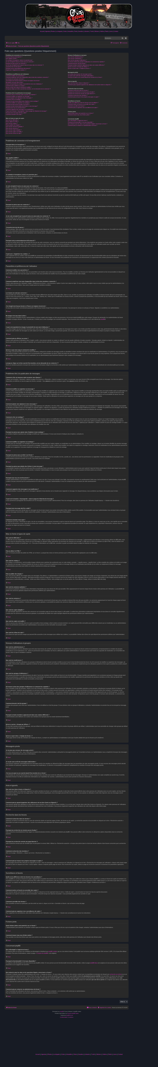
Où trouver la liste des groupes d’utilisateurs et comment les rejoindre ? (86, 61)
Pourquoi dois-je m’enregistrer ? (14, 56)
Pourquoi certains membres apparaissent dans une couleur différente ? (86, 65)
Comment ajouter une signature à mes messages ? (19, 98)
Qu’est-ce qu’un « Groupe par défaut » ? (78, 66)
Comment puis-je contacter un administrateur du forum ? (82, 125)
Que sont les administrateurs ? (76, 56)
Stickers (96, 31)
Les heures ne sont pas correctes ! (15, 79)
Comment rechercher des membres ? (77, 95)
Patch (106, 31)
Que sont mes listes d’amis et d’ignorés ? (78, 83)
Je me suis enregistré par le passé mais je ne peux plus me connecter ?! (25, 65)
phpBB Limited (52, 951)
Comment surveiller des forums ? (76, 106)
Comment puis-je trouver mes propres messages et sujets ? (83, 97)
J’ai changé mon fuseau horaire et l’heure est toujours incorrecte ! (23, 80)
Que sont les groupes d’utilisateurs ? (77, 60)
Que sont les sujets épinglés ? (13, 130)
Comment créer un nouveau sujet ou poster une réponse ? (21, 94)
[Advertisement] (79, 1036)
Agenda (47, 31)
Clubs (65, 31)
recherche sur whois (116, 974)
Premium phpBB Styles (73, 1013)
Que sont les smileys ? (12, 123)
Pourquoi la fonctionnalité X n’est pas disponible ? (80, 122)
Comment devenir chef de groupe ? (77, 63)
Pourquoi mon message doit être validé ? (16, 112)
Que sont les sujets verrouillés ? (14, 131)
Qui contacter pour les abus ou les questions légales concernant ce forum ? (87, 123)
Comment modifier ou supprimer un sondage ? (18, 102)
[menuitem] (17, 43)
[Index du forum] (79, 16)
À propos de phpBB (42, 953)
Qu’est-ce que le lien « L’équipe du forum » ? (79, 68)
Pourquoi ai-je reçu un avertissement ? (16, 107)
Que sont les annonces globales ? (15, 126)
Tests (75, 31)
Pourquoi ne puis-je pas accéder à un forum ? (18, 104)
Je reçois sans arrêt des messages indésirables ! (81, 75)
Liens (111, 31)
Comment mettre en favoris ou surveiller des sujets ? (81, 104)
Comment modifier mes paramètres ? (15, 75)
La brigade (59, 31)
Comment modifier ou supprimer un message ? (18, 96)
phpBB (103, 319)
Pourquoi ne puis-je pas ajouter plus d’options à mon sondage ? (22, 101)
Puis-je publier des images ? (13, 125)
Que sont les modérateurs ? (75, 58)
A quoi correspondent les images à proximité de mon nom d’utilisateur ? (24, 84)
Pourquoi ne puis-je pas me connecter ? (16, 63)
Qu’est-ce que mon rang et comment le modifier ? (18, 87)
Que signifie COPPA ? (11, 58)
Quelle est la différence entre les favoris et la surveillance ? (83, 102)
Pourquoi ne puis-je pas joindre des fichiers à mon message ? (22, 106)
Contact (116, 31)
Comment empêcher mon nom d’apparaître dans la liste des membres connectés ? (27, 77)
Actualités (70, 31)
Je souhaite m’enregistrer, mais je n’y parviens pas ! (19, 60)
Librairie (86, 31)
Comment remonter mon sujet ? (14, 114)
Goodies (80, 31)
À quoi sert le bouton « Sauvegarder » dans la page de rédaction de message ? (26, 111)
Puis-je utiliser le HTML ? (12, 121)
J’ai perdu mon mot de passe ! (13, 66)
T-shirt (92, 31)
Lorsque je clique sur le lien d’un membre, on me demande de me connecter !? (28, 88)
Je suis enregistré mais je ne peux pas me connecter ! (20, 61)
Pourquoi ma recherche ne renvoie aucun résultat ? (81, 92)
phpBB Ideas (94, 963)
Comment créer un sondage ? (13, 99)
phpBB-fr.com (69, 1015)
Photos (53, 31)
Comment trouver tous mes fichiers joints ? (79, 114)
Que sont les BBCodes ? (12, 120)
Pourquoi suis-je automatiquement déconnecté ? (18, 68)
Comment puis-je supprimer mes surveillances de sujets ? (83, 107)
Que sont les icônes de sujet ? (14, 133)
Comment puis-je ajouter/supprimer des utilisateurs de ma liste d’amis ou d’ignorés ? (89, 84)
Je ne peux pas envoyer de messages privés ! (80, 74)
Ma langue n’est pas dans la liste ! (14, 82)
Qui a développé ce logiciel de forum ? (78, 120)
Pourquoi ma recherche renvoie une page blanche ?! (81, 93)
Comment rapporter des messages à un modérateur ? (20, 109)
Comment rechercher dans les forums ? (78, 90)
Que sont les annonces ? (12, 128)
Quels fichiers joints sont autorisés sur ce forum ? (81, 113)
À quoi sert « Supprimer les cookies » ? (16, 70)
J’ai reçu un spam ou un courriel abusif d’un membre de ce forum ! (85, 77)
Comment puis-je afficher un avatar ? (15, 85)
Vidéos (102, 31)
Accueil (42, 31)
